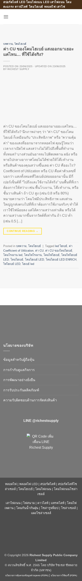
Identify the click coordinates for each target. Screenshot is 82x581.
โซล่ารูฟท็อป (49, 508)
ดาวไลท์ (42, 503)
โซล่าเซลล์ (68, 508)
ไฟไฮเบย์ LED (11, 264)
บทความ (8, 44)
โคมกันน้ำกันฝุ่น (27, 508)
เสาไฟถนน (13, 503)
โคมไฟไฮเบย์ (51, 255)
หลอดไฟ (11, 484)
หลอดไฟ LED (28, 484)
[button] (6, 16)
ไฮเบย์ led (28, 264)
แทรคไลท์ (57, 503)
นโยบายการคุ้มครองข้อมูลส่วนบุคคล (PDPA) (26, 575)
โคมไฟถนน (43, 489)
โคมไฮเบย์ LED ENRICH (61, 259)
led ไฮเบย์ (61, 246)
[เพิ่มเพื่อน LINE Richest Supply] (41, 448)
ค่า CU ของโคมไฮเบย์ (58, 250)
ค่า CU (39, 250)
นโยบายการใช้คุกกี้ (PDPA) (64, 575)
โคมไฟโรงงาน (33, 255)
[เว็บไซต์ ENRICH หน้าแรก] (40, 322)
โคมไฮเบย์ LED (34, 259)
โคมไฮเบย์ (20, 44)
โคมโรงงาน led (12, 255)
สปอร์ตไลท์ (47, 484)
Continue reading (22, 231)
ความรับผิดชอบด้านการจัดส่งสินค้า (30, 400)
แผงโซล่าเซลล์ (41, 513)
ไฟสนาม (29, 503)
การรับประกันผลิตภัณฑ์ (21, 390)
